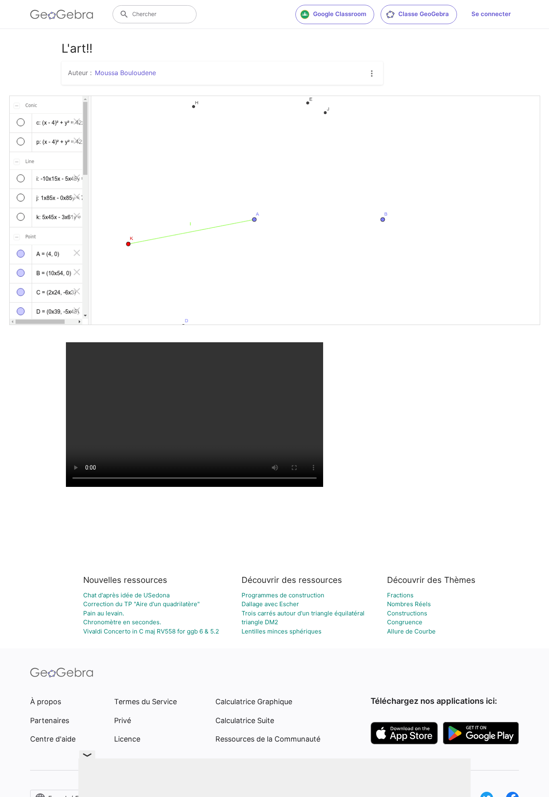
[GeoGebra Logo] (61, 14)
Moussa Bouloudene (125, 73)
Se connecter (491, 14)
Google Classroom (339, 14)
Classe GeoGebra (423, 14)
